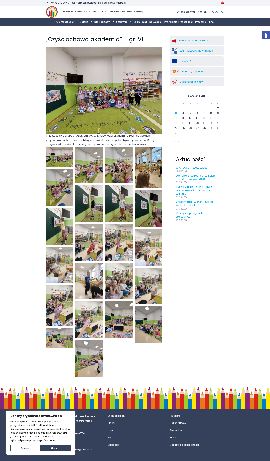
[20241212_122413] (89, 203)
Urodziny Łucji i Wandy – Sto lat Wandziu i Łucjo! (194, 203)
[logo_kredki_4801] (52, 12)
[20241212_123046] (118, 165)
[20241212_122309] (118, 203)
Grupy (111, 423)
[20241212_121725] (89, 281)
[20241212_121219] (59, 305)
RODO (173, 437)
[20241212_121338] (118, 281)
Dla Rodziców (178, 423)
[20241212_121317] (148, 286)
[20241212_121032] (89, 358)
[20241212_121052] (59, 338)
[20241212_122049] (59, 226)
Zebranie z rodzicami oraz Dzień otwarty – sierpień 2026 (195, 177)
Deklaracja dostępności (184, 445)
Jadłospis (113, 445)
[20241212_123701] (59, 157)
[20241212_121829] (118, 242)
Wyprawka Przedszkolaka (192, 167)
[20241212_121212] (89, 319)
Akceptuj (55, 448)
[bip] (222, 3)
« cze (177, 141)
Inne (110, 430)
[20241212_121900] (89, 242)
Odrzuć (25, 448)
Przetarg (175, 416)
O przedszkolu (116, 416)
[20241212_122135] (148, 208)
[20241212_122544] (59, 187)
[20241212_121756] (59, 265)
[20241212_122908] (148, 167)
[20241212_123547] (89, 165)
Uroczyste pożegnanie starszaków (189, 214)
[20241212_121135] (118, 319)
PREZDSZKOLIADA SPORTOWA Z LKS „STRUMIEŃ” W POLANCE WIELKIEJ (195, 190)
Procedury (176, 430)
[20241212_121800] (148, 247)
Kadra (111, 437)
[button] (266, 35)
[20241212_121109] (148, 324)
